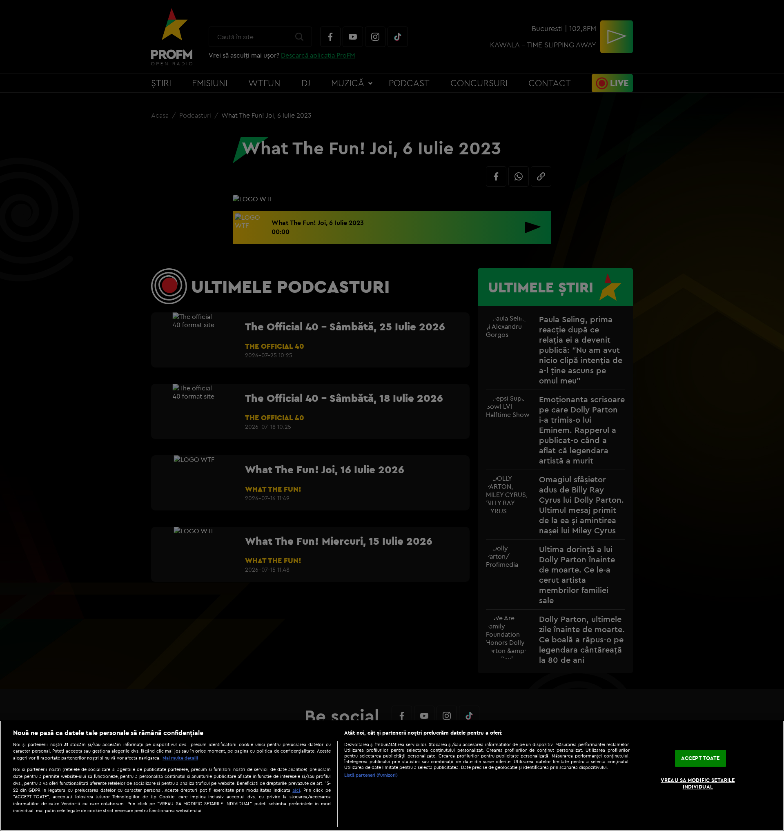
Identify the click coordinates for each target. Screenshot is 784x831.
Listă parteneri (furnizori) (371, 775)
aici (296, 790)
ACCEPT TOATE (700, 758)
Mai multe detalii (180, 758)
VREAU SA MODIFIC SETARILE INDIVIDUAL (698, 783)
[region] (392, 775)
